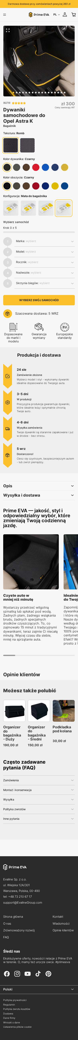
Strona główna (13, 916)
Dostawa (8, 1013)
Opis (7, 486)
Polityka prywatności (15, 1000)
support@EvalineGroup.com (22, 902)
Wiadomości (61, 923)
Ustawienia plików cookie (17, 1027)
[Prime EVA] (39, 870)
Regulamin (9, 1004)
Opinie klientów (63, 930)
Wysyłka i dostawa (21, 495)
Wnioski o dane (11, 1022)
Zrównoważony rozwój (19, 930)
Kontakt (58, 916)
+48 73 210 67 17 (20, 896)
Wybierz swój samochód (39, 300)
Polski (7, 989)
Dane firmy (9, 1018)
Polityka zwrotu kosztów (16, 1009)
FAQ (6, 937)
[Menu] (4, 14)
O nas (7, 923)
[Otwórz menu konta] (64, 14)
